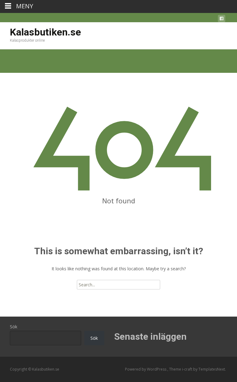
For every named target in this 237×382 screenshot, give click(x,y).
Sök (13, 327)
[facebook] (221, 20)
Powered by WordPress (146, 369)
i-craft (187, 369)
